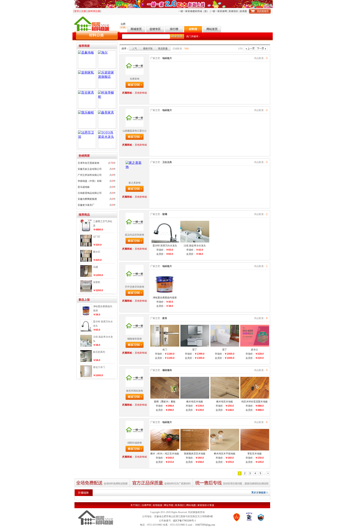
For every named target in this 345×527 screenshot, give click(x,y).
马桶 (95, 267)
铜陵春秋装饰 (134, 338)
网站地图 (191, 505)
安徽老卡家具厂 (86, 205)
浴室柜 (96, 282)
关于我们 (135, 505)
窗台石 (96, 251)
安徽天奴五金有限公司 (90, 169)
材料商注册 (94, 11)
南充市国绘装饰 (134, 390)
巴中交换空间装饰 (134, 286)
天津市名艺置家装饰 (88, 163)
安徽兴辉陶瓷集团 (87, 199)
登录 (76, 11)
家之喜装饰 (135, 182)
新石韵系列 (99, 352)
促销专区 (155, 29)
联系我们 (180, 505)
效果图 (243, 11)
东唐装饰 (134, 78)
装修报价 (233, 11)
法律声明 (146, 505)
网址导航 (168, 505)
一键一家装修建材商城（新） (193, 11)
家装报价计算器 (205, 505)
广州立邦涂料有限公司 (90, 175)
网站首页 (212, 29)
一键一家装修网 (218, 11)
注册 (83, 11)
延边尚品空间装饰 (134, 234)
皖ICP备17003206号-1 (184, 520)
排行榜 (174, 29)
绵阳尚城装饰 (134, 442)
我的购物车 (263, 11)
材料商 (193, 29)
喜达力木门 (99, 367)
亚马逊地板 (84, 187)
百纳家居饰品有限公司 (90, 193)
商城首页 (136, 29)
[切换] (123, 27)
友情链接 (157, 505)
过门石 (96, 236)
